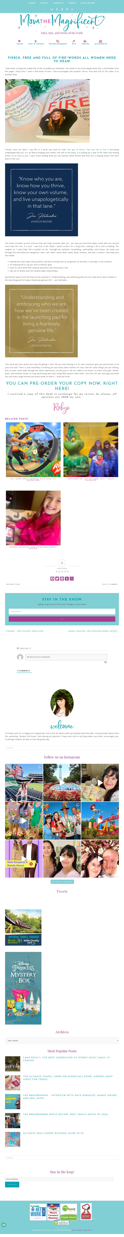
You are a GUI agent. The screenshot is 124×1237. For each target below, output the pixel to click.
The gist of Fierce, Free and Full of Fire (86, 149)
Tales (17, 584)
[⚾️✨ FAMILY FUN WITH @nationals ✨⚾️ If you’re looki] (24, 782)
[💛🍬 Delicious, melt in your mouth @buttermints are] (100, 782)
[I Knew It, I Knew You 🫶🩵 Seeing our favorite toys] (100, 821)
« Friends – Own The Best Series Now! (24, 631)
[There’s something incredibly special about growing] (62, 821)
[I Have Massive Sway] (79, 1219)
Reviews (9, 584)
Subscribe (12, 1184)
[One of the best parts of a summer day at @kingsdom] (62, 782)
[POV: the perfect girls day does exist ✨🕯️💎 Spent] (62, 859)
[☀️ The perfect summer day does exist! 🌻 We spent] (24, 821)
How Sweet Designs (82, 1230)
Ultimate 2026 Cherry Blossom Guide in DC (53, 1133)
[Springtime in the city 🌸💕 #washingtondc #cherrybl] (100, 859)
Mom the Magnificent (62, 23)
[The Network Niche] (38, 1219)
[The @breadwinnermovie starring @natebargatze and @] (24, 859)
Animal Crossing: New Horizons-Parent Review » (94, 631)
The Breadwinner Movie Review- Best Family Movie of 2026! (65, 1114)
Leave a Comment (110, 584)
